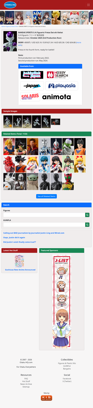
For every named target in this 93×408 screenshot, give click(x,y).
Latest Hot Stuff (10, 250)
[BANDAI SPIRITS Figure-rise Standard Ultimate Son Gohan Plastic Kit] (80, 146)
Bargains (67, 368)
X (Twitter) (67, 381)
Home (3, 26)
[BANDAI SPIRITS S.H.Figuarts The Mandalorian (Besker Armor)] (21, 181)
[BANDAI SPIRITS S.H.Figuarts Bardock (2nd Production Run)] (21, 146)
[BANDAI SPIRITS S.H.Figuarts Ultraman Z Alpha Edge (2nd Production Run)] (44, 146)
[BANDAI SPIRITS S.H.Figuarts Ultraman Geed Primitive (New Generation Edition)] (56, 146)
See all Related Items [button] (46, 196)
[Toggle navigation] (88, 5)
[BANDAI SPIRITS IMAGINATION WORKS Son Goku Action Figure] (21, 164)
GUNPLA (7, 220)
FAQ (26, 378)
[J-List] (61, 301)
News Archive (26, 384)
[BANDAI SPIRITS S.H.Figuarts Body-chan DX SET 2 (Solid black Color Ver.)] (44, 181)
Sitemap (26, 387)
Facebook (67, 378)
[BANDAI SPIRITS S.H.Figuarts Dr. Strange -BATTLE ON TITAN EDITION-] (32, 146)
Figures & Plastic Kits (11, 26)
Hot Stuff (26, 381)
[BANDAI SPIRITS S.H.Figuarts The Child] (32, 181)
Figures (6, 210)
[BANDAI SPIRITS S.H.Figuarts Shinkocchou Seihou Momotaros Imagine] (9, 164)
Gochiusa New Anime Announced (20, 269)
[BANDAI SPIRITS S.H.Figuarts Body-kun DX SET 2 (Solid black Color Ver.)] (56, 181)
